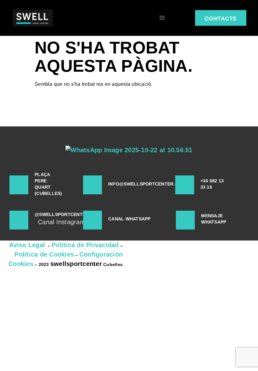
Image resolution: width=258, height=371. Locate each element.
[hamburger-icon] (162, 17)
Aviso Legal (27, 244)
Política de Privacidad (85, 244)
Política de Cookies (44, 254)
